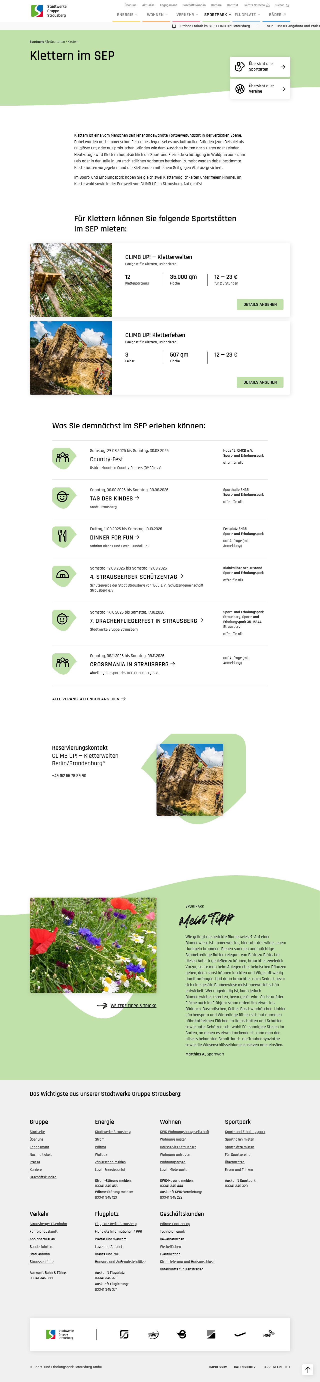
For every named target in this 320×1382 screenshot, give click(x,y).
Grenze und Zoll (106, 1254)
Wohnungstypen (173, 1162)
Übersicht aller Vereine (261, 88)
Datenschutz (245, 1367)
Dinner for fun (111, 537)
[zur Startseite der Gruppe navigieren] (48, 11)
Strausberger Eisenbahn (48, 1224)
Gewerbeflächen (172, 1239)
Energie (125, 14)
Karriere (216, 5)
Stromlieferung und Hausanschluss (187, 1261)
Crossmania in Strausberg (129, 664)
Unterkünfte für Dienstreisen (182, 1269)
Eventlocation (170, 1254)
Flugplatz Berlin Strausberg (116, 1224)
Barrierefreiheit (276, 1367)
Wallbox (101, 1154)
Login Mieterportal (174, 1169)
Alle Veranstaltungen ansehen (86, 699)
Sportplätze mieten (239, 1147)
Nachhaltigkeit (41, 1154)
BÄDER (275, 14)
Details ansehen (260, 304)
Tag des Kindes (111, 498)
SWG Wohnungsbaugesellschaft (184, 1132)
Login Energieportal (110, 1169)
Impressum (218, 1367)
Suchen (279, 5)
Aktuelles (148, 5)
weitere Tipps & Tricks (133, 1006)
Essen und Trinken (239, 1169)
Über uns (130, 5)
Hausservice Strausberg (178, 1147)
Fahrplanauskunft (44, 1231)
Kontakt (232, 5)
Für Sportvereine (237, 1154)
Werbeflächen (170, 1246)
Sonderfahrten (41, 1246)
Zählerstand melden (110, 1162)
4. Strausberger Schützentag (133, 577)
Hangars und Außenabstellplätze (120, 1261)
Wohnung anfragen (175, 1154)
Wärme (100, 1147)
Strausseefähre (42, 1261)
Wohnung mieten (173, 1139)
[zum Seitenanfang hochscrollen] (307, 1369)
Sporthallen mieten (239, 1139)
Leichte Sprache (254, 5)
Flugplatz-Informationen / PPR (118, 1231)
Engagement (168, 5)
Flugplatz (245, 14)
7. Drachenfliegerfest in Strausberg (144, 621)
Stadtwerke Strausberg (113, 1132)
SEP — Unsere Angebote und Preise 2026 (277, 26)
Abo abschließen (42, 1239)
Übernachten (234, 1162)
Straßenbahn (40, 1254)
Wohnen (155, 14)
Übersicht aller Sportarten (261, 66)
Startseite (37, 1132)
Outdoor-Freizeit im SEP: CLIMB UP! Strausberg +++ (196, 26)
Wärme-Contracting (175, 1224)
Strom (99, 1139)
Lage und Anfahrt (108, 1246)
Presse (35, 1162)
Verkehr (185, 14)
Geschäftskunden (194, 5)
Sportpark (215, 14)
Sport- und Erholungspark (245, 1132)
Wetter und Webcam (110, 1239)
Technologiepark (172, 1231)
